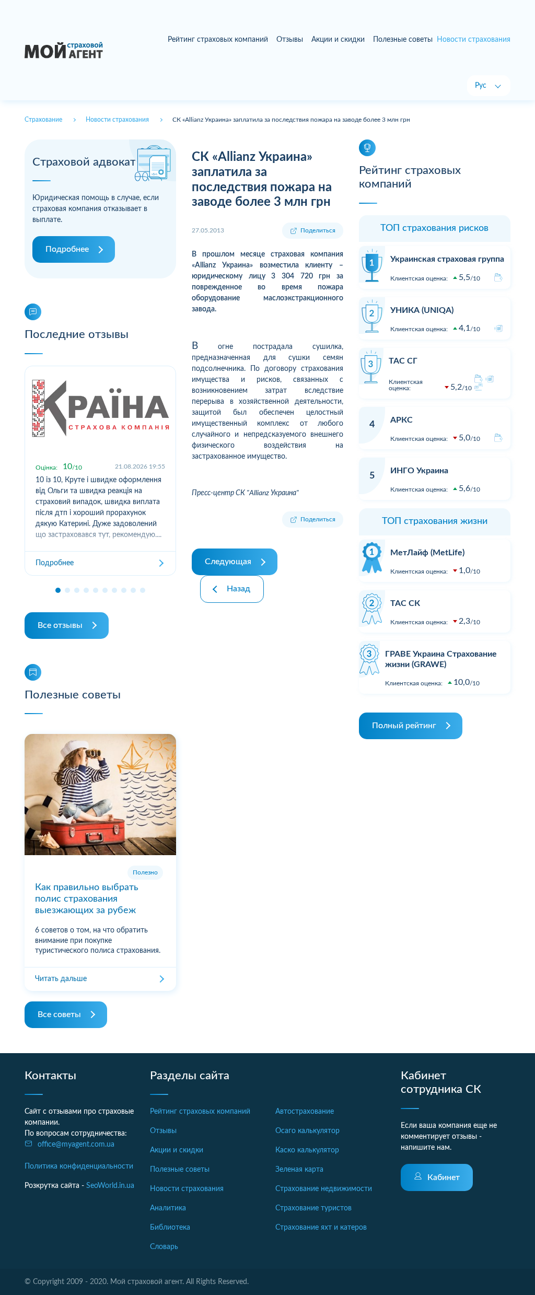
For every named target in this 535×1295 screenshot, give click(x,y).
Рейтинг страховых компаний (218, 39)
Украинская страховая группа (447, 259)
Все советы (59, 1014)
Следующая (228, 561)
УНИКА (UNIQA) (421, 310)
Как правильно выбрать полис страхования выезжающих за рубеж (86, 899)
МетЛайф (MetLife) (427, 553)
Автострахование (304, 1111)
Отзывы (289, 39)
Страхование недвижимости (323, 1189)
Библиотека (170, 1227)
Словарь (164, 1247)
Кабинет (443, 1177)
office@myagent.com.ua (76, 1144)
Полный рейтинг (404, 725)
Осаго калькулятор (307, 1131)
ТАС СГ (403, 361)
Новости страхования (187, 1189)
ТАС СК (405, 603)
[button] (58, 590)
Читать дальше (61, 979)
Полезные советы (403, 39)
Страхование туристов (313, 1208)
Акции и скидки (338, 39)
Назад (238, 589)
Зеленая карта (299, 1169)
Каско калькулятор (307, 1150)
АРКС (401, 420)
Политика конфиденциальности (79, 1166)
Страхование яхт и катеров (321, 1227)
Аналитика (168, 1208)
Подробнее (67, 249)
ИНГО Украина (419, 470)
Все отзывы (60, 625)
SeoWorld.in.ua (110, 1185)
